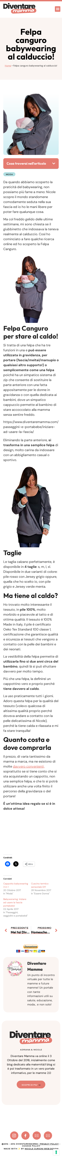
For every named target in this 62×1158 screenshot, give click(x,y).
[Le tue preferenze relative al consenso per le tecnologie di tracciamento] (56, 1152)
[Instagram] (14, 1135)
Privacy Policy (49, 1144)
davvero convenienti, (29, 766)
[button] (57, 9)
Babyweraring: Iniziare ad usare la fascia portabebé (14, 902)
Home (8, 65)
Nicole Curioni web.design (41, 1149)
